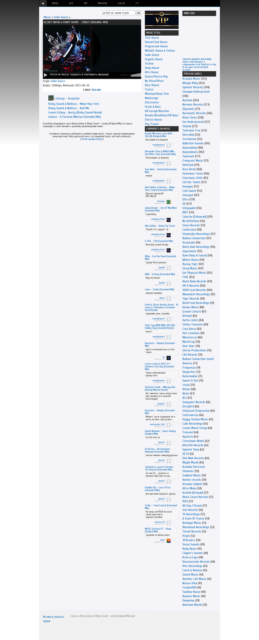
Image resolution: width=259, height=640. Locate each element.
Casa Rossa (189, 329)
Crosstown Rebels (193, 441)
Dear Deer (188, 346)
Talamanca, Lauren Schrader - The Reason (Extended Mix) (160, 468)
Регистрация (88, 139)
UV (184, 204)
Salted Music (190, 574)
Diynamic (188, 109)
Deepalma (188, 600)
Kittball (187, 316)
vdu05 (162, 540)
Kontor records (191, 480)
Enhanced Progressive (196, 411)
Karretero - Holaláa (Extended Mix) (160, 344)
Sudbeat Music (191, 475)
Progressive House (156, 46)
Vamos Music (190, 307)
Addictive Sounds (193, 143)
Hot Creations (191, 333)
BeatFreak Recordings (195, 303)
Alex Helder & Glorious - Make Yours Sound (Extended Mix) (160, 189)
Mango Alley (190, 83)
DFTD (185, 454)
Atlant (186, 389)
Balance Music (191, 596)
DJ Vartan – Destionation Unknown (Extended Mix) (157, 450)
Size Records (190, 510)
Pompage (161, 201)
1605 (185, 501)
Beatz (185, 393)
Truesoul (187, 432)
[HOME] (43, 3)
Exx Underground (193, 122)
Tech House (152, 37)
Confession (189, 229)
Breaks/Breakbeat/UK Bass (161, 115)
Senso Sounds (191, 544)
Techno (149, 63)
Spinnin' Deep (190, 449)
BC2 (184, 398)
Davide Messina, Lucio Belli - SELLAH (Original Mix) (159, 135)
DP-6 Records (190, 285)
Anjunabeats (190, 152)
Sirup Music (189, 268)
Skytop (186, 126)
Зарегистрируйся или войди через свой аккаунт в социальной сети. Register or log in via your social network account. (199, 64)
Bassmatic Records (194, 113)
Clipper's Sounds (192, 553)
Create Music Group (194, 428)
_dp (163, 357)
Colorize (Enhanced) (194, 216)
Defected (187, 165)
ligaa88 (162, 267)
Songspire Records (193, 402)
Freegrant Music (192, 160)
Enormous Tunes (192, 173)
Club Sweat (189, 191)
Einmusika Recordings (196, 234)
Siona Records (191, 225)
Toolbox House (191, 592)
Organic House (154, 59)
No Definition (190, 221)
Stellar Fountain (192, 324)
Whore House (190, 260)
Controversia (190, 415)
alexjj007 (161, 404)
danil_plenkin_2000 (157, 424)
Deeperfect (189, 372)
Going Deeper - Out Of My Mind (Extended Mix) (161, 209)
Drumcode (188, 242)
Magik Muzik (190, 462)
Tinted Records (191, 531)
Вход (99, 139)
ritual (186, 385)
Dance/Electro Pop (156, 76)
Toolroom (188, 156)
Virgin (186, 536)
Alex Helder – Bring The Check (160, 225)
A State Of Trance (193, 518)
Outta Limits (190, 320)
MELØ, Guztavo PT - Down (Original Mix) (158, 530)
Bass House (152, 85)
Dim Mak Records (193, 458)
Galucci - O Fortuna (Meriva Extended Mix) (74, 117)
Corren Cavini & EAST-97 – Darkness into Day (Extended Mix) (159, 366)
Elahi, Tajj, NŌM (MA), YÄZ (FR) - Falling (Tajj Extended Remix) (161, 327)
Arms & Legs (190, 557)
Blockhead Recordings (195, 527)
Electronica (152, 102)
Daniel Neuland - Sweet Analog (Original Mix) (160, 432)
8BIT (185, 212)
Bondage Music (191, 523)
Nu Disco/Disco (154, 81)
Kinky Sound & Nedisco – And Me (68, 108)
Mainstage (151, 98)
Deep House (152, 68)
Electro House (153, 119)
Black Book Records (194, 281)
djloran (162, 298)
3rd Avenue (189, 139)
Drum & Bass (153, 106)
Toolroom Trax (191, 130)
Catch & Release (192, 570)
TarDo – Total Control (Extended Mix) (161, 507)
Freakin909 (189, 587)
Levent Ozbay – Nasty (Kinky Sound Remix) (75, 112)
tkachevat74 (160, 522)
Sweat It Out (190, 380)
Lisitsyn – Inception (67, 98)
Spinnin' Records (192, 87)
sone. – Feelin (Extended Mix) (159, 289)
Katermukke (189, 376)
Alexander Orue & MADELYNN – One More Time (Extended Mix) (160, 153)
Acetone (187, 100)
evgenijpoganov (158, 145)
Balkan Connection (194, 238)
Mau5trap (188, 342)
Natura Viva (189, 583)
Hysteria (187, 436)
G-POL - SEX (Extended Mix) (159, 241)
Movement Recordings (196, 294)
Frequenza (188, 367)
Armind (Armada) (192, 492)
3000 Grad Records (194, 290)
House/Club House (156, 42)
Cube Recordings (192, 423)
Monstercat (189, 337)
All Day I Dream (192, 505)
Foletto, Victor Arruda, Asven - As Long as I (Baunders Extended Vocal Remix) (162, 307)
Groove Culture (191, 311)
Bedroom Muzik (192, 605)
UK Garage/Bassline (157, 111)
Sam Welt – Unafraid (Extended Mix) (160, 171)
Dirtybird (188, 406)
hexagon (187, 186)
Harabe (96, 90)
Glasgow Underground (196, 91)
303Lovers (188, 540)
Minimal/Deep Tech (157, 94)
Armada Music (191, 78)
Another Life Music (194, 579)
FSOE (185, 277)
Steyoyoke (188, 208)
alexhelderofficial (158, 219)
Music (47, 17)
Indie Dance (61, 17)
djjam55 (161, 442)
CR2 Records (189, 354)
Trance (149, 89)
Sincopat (187, 195)
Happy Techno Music (195, 419)
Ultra (185, 199)
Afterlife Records (192, 445)
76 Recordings (191, 514)
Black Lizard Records (195, 497)
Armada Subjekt (192, 484)
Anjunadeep (189, 147)
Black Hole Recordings (196, 247)
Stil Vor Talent (191, 182)
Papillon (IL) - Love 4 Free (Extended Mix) (158, 489)
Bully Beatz (189, 549)
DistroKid (188, 135)
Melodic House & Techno (160, 50)
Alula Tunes (189, 117)
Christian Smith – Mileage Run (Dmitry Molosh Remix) (160, 388)
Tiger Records (190, 298)
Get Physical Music (194, 273)
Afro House (152, 72)
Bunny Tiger (190, 264)
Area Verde (189, 169)
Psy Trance (152, 124)
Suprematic (189, 251)
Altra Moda (189, 488)
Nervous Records (192, 104)
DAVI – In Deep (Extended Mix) (160, 274)
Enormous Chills (192, 178)
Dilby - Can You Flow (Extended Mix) (160, 258)
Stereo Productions (194, 350)
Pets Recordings (192, 566)
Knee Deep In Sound (194, 255)
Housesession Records (196, 561)
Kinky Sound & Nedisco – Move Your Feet (73, 104)
